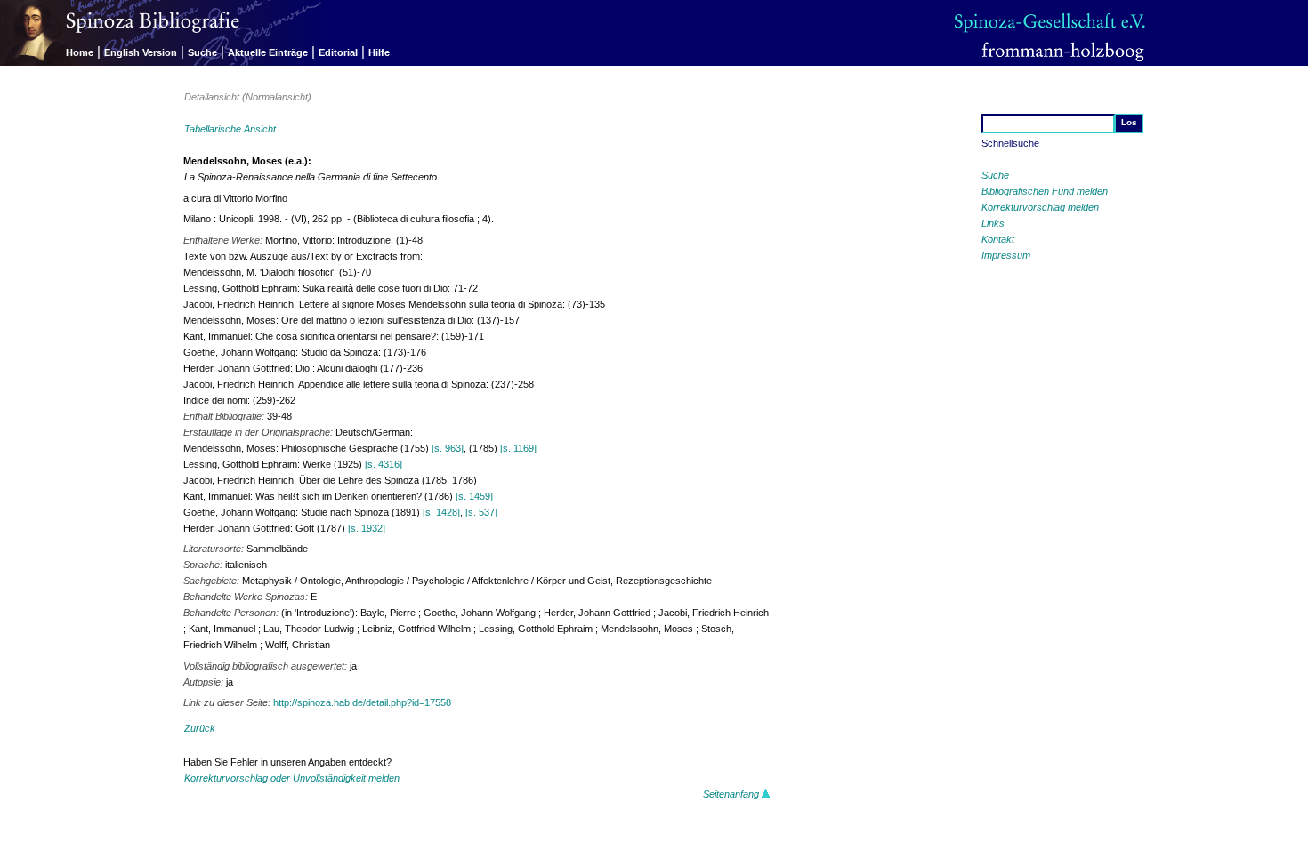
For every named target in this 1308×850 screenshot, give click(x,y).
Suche (202, 52)
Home (79, 52)
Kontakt (997, 239)
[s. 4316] (383, 464)
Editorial (338, 52)
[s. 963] (448, 448)
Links (993, 223)
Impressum (1005, 255)
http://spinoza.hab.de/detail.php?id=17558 (362, 702)
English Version (140, 52)
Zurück (199, 728)
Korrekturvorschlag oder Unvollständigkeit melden (292, 778)
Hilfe (379, 52)
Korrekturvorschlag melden (1040, 207)
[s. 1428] (441, 512)
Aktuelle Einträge (268, 52)
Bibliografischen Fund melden (1044, 191)
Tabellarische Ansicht (230, 129)
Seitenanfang (732, 794)
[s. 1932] (366, 528)
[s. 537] (481, 512)
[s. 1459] (474, 496)
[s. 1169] (518, 448)
